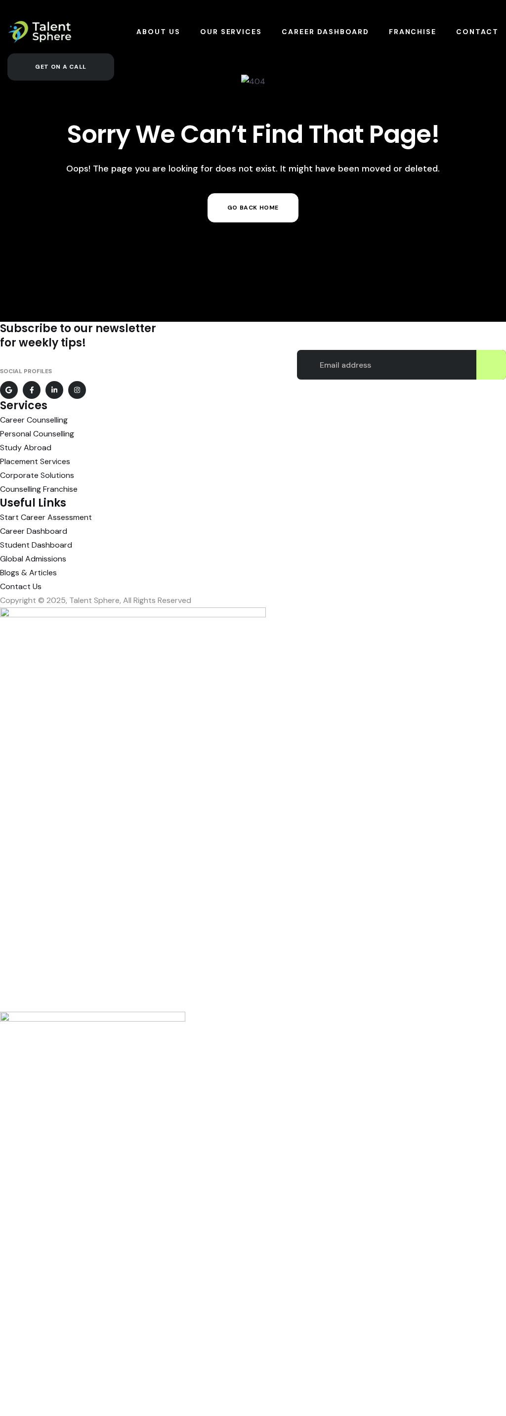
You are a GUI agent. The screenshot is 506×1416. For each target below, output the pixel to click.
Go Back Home (253, 208)
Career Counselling (34, 420)
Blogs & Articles (28, 572)
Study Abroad (25, 447)
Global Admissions (33, 559)
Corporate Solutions (37, 475)
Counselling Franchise (39, 489)
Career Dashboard (33, 531)
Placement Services (35, 461)
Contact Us (21, 586)
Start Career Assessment (46, 517)
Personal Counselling (37, 434)
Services (23, 405)
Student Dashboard (36, 545)
